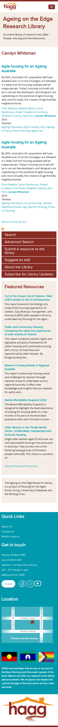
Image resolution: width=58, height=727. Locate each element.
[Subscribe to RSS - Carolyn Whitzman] (3, 229)
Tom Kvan (42, 112)
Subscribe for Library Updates (29, 274)
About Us (7, 526)
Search (10, 234)
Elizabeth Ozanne (11, 115)
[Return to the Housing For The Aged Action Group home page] (10, 10)
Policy (51, 207)
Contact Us (8, 531)
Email (8, 584)
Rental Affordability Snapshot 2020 (26, 400)
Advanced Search (19, 242)
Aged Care (37, 130)
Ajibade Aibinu (27, 108)
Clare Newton (9, 108)
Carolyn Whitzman (45, 115)
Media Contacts (11, 536)
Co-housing (8, 210)
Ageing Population (12, 127)
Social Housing (32, 203)
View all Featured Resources (21, 466)
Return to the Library (14, 221)
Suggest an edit (17, 260)
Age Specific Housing (35, 207)
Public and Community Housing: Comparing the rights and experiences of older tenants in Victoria (28, 330)
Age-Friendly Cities (34, 127)
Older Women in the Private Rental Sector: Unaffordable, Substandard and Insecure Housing (28, 431)
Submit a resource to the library (25, 251)
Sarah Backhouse (29, 184)
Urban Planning (21, 130)
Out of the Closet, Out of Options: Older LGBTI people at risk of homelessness (29, 297)
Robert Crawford (25, 112)
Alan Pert (28, 115)
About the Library (19, 267)
